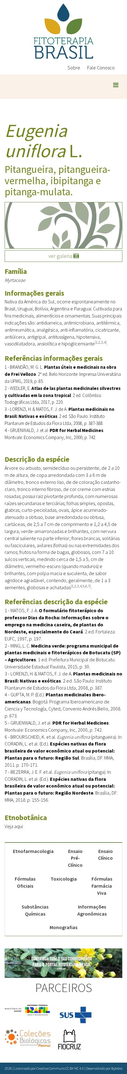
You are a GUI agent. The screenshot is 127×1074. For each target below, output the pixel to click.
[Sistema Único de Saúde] (75, 1015)
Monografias (63, 927)
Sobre (74, 67)
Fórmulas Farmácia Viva (102, 886)
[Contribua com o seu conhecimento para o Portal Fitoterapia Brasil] (63, 963)
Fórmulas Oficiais (25, 882)
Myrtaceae (15, 280)
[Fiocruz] (69, 1039)
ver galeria (60, 255)
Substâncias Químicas (35, 910)
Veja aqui (14, 826)
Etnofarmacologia (33, 851)
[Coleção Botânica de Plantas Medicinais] (28, 1038)
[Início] (63, 31)
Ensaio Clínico (105, 854)
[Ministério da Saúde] (28, 1010)
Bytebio (116, 1068)
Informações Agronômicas (92, 910)
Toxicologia (64, 879)
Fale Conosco (101, 67)
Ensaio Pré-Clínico (75, 858)
